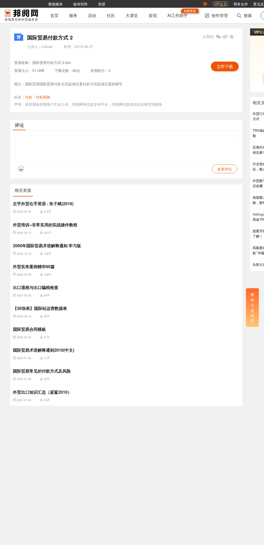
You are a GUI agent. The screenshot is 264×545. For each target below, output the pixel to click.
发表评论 (224, 168)
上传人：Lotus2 (40, 46)
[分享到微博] (225, 36)
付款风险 (43, 97)
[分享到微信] (218, 36)
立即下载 (225, 66)
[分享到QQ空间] (231, 36)
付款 (28, 97)
